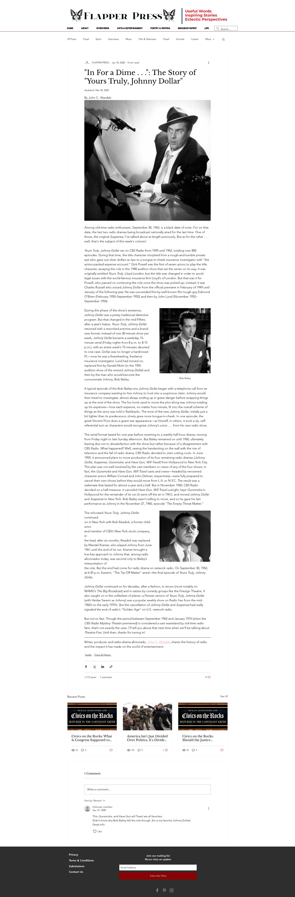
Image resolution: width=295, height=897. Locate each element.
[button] (223, 39)
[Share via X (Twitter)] (94, 666)
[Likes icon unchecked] (95, 831)
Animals (180, 39)
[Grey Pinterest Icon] (164, 890)
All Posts (71, 39)
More (208, 39)
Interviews (113, 39)
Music (129, 39)
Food (86, 39)
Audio (88, 654)
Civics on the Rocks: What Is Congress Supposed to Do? (92, 738)
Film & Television (147, 39)
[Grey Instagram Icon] (171, 890)
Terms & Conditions (81, 860)
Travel (166, 39)
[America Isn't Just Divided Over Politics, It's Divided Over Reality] (147, 716)
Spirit (98, 39)
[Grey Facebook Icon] (157, 890)
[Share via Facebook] (86, 666)
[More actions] (209, 63)
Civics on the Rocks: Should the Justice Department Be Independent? (198, 738)
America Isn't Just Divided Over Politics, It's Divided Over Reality (147, 738)
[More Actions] (209, 808)
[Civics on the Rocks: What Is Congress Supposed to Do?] (92, 716)
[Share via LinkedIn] (102, 666)
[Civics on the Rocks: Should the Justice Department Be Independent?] (203, 716)
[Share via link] (111, 666)
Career (195, 39)
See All (224, 696)
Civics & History (102, 654)
